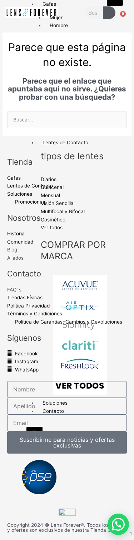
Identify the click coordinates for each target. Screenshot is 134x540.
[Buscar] (109, 12)
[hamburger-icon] (115, 3)
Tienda (20, 161)
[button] (118, 524)
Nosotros (23, 217)
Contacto (24, 273)
